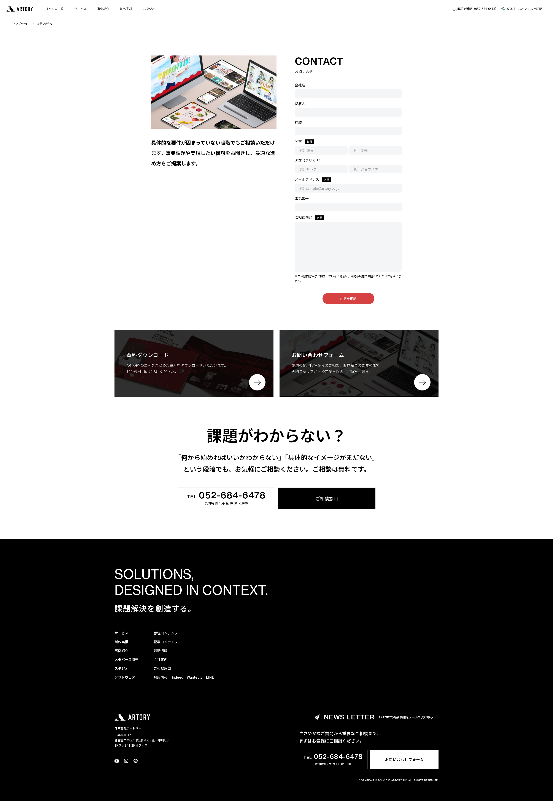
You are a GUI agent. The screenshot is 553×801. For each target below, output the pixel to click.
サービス (80, 8)
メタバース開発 (126, 659)
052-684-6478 (226, 496)
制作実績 (126, 8)
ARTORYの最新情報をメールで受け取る (378, 717)
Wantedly (194, 677)
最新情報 (160, 650)
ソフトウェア (124, 677)
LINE (210, 677)
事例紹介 (103, 8)
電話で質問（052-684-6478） (477, 9)
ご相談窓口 (326, 498)
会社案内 (160, 659)
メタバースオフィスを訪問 (524, 8)
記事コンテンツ (166, 641)
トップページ (21, 23)
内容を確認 (348, 298)
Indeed (177, 677)
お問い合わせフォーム (404, 759)
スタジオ (149, 8)
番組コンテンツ (166, 632)
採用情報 (160, 677)
